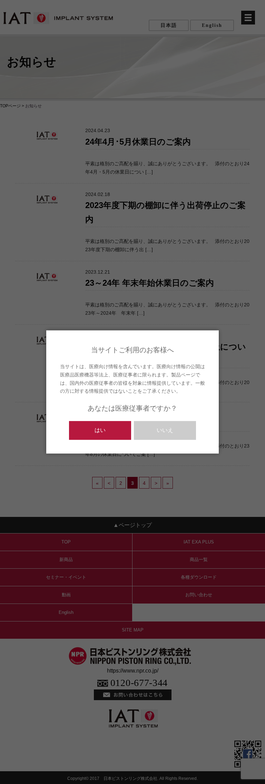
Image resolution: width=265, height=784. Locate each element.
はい (100, 430)
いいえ (165, 430)
